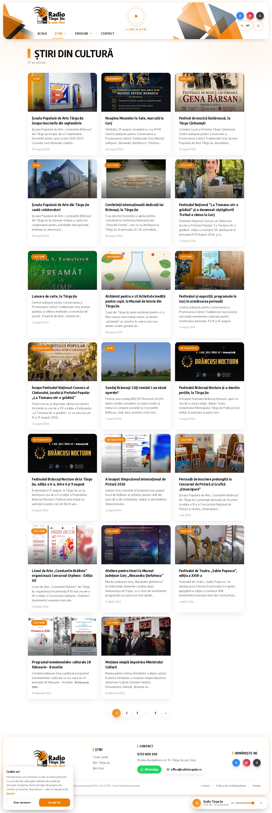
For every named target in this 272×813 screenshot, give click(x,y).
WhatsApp (151, 769)
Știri (59, 33)
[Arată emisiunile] (92, 34)
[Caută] (258, 26)
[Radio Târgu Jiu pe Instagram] (250, 16)
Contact (108, 33)
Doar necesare (22, 802)
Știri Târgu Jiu (101, 762)
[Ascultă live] (136, 16)
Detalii (10, 793)
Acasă (42, 33)
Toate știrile (100, 757)
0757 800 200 (147, 754)
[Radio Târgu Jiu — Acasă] (49, 15)
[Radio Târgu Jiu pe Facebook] (240, 16)
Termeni (256, 785)
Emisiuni (81, 33)
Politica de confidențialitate (231, 785)
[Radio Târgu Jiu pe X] (260, 16)
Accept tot (54, 802)
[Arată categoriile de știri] (66, 34)
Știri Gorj (98, 768)
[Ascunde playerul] (261, 803)
